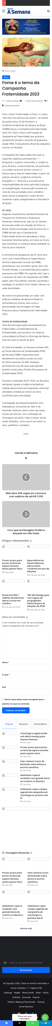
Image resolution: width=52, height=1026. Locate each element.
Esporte (36, 997)
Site (4, 687)
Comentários (40, 724)
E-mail (6, 675)
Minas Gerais (28, 992)
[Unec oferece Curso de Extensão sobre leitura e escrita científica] (10, 765)
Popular (9, 724)
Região (17, 992)
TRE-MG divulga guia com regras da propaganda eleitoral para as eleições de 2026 (38, 601)
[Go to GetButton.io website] (45, 1023)
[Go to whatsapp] (45, 1017)
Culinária (16, 997)
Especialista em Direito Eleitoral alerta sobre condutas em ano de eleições (38, 566)
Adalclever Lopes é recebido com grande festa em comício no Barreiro (35, 778)
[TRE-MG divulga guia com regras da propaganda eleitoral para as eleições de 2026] (38, 585)
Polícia (45, 992)
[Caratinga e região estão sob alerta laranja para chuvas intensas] (10, 737)
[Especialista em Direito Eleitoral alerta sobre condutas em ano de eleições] (38, 551)
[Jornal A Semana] (18, 11)
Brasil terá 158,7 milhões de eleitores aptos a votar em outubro (13, 599)
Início (6, 71)
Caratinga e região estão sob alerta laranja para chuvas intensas (33, 736)
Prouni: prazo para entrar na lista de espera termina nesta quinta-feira (12, 564)
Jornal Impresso (26, 1006)
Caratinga (8, 992)
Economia (26, 997)
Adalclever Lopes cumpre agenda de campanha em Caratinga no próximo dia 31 (34, 794)
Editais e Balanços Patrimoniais (21, 1002)
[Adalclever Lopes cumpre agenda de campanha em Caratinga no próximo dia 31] (10, 793)
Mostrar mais (26, 928)
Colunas (40, 1002)
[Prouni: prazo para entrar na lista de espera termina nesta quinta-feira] (13, 551)
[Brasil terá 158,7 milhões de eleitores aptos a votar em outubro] (13, 585)
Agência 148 (36, 988)
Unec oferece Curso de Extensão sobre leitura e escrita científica (33, 764)
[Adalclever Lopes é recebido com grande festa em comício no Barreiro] (10, 779)
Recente (23, 724)
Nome (5, 662)
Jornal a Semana (12, 101)
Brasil (13, 71)
